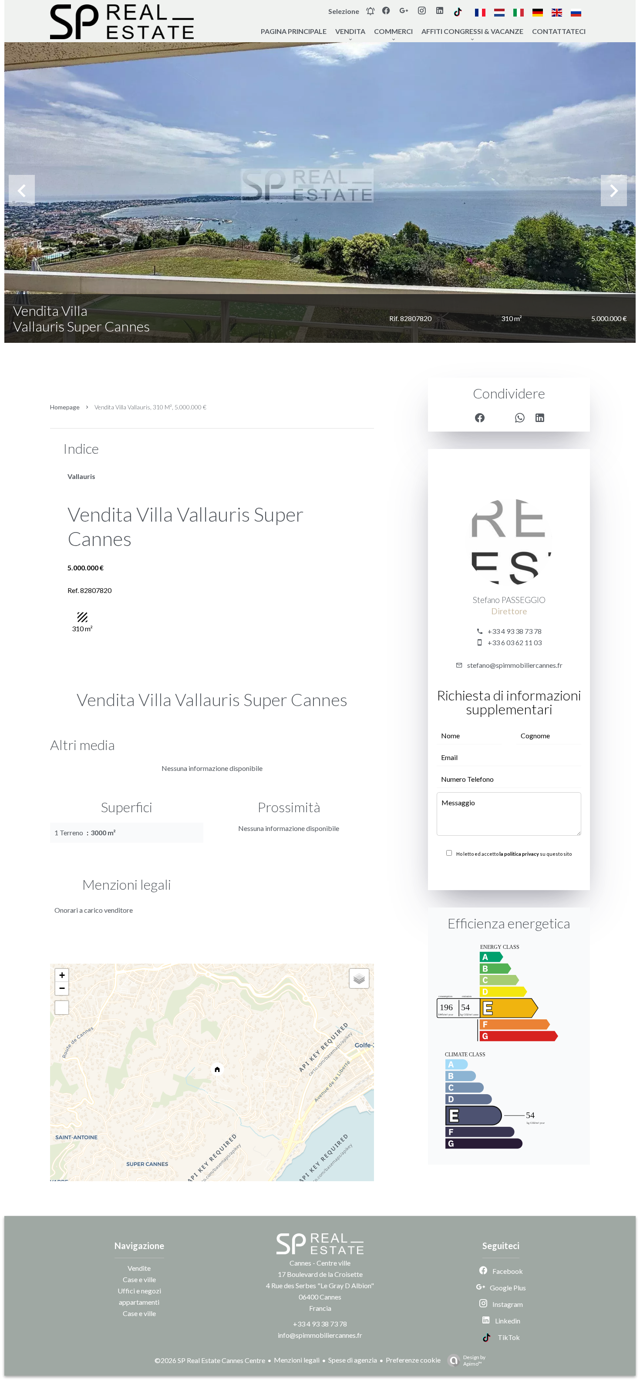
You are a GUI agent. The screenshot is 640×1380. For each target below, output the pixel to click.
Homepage (65, 407)
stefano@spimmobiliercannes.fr (515, 665)
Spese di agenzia (352, 1360)
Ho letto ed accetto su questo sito (514, 854)
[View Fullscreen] (61, 1007)
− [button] (62, 988)
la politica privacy (519, 854)
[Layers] (359, 978)
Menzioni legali (297, 1360)
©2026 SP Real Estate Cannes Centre (210, 1360)
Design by (474, 1360)
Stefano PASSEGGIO (509, 600)
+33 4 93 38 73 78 (515, 631)
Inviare (509, 873)
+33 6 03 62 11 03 (515, 642)
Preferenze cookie (413, 1360)
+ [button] (62, 975)
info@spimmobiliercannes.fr (320, 1335)
